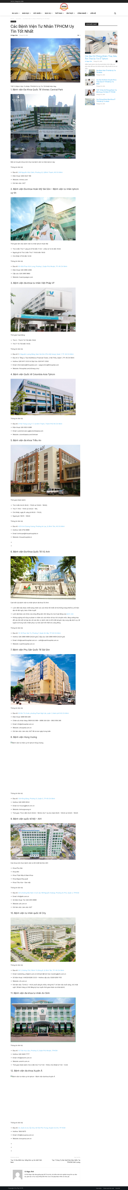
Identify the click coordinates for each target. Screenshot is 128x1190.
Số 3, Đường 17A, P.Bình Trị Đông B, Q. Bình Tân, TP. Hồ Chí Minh (41, 970)
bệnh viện (70, 614)
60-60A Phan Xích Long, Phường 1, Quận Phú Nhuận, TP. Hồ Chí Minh (42, 266)
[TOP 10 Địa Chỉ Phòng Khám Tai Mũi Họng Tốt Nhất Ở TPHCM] (90, 92)
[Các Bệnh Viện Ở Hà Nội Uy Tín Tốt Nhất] (90, 72)
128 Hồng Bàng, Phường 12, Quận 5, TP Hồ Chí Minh (36, 798)
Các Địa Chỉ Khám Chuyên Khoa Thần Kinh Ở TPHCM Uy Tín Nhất (106, 82)
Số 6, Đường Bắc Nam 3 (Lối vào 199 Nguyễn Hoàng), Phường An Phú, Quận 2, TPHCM (48, 893)
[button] (115, 13)
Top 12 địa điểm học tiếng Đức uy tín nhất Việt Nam (26, 1161)
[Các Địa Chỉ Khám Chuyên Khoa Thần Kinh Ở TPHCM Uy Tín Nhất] (90, 82)
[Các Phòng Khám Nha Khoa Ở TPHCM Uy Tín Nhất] (90, 101)
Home (12, 18)
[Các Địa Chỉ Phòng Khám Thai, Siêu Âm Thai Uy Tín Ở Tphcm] (101, 42)
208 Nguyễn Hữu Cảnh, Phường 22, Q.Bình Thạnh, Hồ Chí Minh (40, 172)
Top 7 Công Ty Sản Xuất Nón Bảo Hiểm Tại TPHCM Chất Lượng (66, 1161)
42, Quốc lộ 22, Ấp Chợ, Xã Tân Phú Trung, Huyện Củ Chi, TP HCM (41, 1128)
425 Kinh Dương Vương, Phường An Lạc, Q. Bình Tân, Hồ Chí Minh (41, 526)
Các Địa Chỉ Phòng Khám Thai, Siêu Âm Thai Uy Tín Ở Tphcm (101, 57)
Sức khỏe (18, 18)
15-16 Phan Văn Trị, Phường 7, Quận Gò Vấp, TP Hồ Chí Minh (39, 633)
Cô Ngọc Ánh (14, 35)
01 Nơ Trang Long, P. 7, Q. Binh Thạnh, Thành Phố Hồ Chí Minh (40, 424)
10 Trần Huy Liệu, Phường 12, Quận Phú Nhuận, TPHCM (37, 1051)
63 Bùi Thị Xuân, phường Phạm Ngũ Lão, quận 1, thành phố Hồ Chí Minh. (43, 713)
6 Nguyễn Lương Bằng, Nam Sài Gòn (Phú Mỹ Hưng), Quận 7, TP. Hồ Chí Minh (46, 354)
